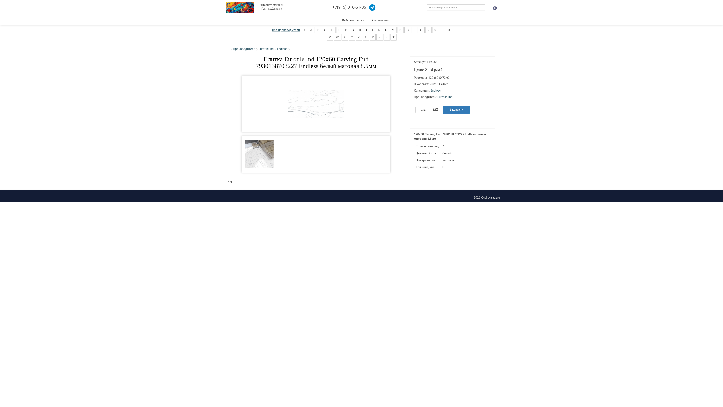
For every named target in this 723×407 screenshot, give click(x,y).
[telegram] (372, 7)
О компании (380, 20)
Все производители (286, 30)
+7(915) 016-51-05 (349, 7)
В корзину (456, 109)
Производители (244, 49)
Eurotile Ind (266, 49)
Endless (282, 49)
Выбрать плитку (353, 20)
